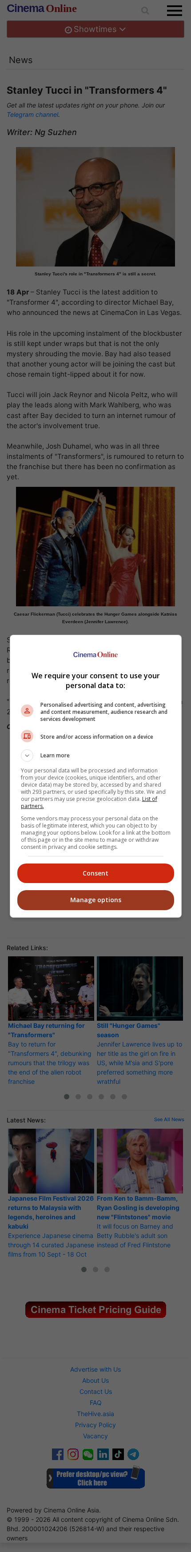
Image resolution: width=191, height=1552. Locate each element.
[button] (96, 755)
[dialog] (96, 776)
